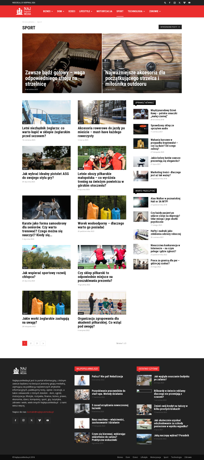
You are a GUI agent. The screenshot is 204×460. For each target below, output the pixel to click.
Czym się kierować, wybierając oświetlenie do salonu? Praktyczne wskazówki (108, 436)
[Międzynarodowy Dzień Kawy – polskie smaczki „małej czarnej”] (140, 114)
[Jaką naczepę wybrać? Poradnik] (144, 439)
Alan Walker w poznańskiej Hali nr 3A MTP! (165, 200)
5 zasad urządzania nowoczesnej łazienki (110, 407)
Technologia (135, 11)
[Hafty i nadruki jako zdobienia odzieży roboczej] (140, 234)
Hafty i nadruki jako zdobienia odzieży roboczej (166, 232)
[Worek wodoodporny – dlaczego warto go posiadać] (102, 207)
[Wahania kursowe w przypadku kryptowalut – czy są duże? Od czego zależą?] (140, 143)
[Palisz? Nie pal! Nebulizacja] (82, 380)
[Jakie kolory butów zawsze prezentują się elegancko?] (140, 161)
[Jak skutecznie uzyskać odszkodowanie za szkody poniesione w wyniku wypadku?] (144, 424)
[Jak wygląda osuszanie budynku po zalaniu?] (144, 380)
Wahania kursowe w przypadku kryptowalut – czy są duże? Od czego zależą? (164, 144)
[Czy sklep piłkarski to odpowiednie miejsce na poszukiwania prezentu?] (102, 257)
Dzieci (72, 11)
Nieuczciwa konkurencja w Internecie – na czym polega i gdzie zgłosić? (165, 248)
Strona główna (28, 22)
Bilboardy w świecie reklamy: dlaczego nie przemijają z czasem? (170, 393)
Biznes (46, 11)
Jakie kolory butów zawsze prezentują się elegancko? (165, 159)
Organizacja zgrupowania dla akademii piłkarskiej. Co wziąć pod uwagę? (99, 322)
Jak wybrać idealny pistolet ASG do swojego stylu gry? (45, 176)
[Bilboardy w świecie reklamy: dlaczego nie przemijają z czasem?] (144, 394)
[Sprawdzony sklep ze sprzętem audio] (140, 129)
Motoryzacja (104, 11)
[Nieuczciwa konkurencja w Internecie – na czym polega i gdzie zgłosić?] (140, 249)
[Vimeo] (184, 2)
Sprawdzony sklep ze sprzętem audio (162, 127)
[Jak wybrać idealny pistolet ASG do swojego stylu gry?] (46, 158)
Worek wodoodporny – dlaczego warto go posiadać (101, 225)
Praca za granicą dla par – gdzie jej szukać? (165, 262)
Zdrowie (153, 11)
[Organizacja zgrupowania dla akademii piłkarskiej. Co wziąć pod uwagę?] (102, 303)
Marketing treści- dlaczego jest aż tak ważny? (166, 174)
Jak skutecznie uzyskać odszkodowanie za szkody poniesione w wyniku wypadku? (171, 423)
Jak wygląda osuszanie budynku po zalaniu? (171, 378)
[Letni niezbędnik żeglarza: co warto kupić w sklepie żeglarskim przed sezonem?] (46, 112)
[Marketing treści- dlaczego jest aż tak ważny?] (140, 176)
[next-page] (43, 343)
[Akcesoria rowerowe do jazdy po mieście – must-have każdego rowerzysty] (102, 112)
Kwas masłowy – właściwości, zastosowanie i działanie (108, 421)
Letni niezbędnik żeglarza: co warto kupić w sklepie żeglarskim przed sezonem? (46, 132)
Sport (120, 11)
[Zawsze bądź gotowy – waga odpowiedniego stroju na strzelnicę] (62, 68)
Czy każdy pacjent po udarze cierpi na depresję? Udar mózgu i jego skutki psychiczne (165, 217)
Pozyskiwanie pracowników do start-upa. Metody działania (108, 392)
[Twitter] (179, 2)
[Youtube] (189, 2)
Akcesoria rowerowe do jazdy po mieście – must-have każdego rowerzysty (101, 132)
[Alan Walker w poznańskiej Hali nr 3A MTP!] (140, 202)
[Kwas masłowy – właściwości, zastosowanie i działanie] (82, 423)
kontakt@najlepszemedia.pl (40, 411)
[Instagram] (174, 2)
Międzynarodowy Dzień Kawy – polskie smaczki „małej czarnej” (164, 113)
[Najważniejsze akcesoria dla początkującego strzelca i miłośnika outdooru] (142, 68)
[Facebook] (169, 2)
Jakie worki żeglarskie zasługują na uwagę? (45, 320)
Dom (59, 11)
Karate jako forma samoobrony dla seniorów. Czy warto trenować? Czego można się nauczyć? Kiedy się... (44, 229)
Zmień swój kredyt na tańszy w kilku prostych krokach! (171, 407)
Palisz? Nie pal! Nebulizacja (107, 376)
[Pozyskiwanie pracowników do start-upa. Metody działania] (82, 394)
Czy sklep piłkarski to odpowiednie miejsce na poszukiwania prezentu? (95, 277)
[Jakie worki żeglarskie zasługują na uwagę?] (46, 303)
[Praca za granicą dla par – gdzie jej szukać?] (140, 264)
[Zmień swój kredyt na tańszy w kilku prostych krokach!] (144, 409)
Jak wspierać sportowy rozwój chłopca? (44, 275)
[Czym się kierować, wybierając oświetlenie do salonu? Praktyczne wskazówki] (82, 437)
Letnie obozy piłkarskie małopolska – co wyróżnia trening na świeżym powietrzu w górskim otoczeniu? (101, 180)
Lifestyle (84, 11)
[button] (165, 2)
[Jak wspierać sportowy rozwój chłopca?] (46, 257)
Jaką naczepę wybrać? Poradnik (171, 435)
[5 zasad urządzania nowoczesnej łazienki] (82, 409)
